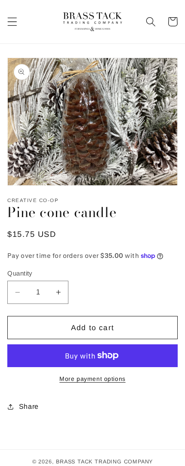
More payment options (92, 379)
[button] (12, 22)
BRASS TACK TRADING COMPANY (104, 462)
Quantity (19, 273)
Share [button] (29, 406)
